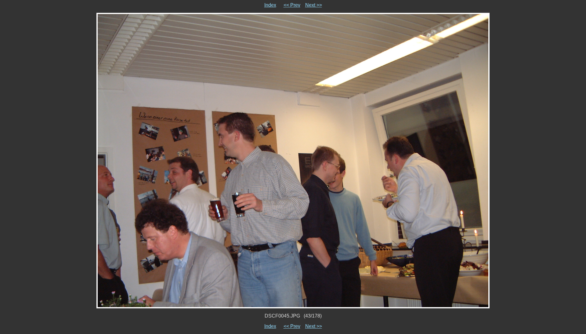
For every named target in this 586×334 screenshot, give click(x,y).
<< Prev (292, 5)
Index (270, 5)
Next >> (313, 5)
